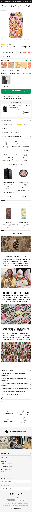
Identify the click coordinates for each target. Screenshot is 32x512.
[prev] (1, 1)
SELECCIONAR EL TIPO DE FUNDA (10, 73)
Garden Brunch (23, 182)
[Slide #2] (17, 39)
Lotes (24, 52)
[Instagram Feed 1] (16, 442)
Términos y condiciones (10, 503)
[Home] (16, 6)
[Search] (6, 6)
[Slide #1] (16, 39)
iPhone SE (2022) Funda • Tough (8, 225)
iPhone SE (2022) (8, 184)
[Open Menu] (2, 6)
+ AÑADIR (26, 112)
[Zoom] (2, 38)
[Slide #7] (24, 39)
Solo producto (8, 52)
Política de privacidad (22, 503)
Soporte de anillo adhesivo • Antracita (23, 185)
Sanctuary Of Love (24, 222)
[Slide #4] (20, 39)
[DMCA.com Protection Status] (16, 508)
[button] (7, 44)
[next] (30, 1)
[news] (26, 6)
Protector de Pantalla (8, 182)
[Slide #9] (27, 39)
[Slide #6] (23, 39)
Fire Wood (8, 222)
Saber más (27, 73)
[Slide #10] (28, 39)
